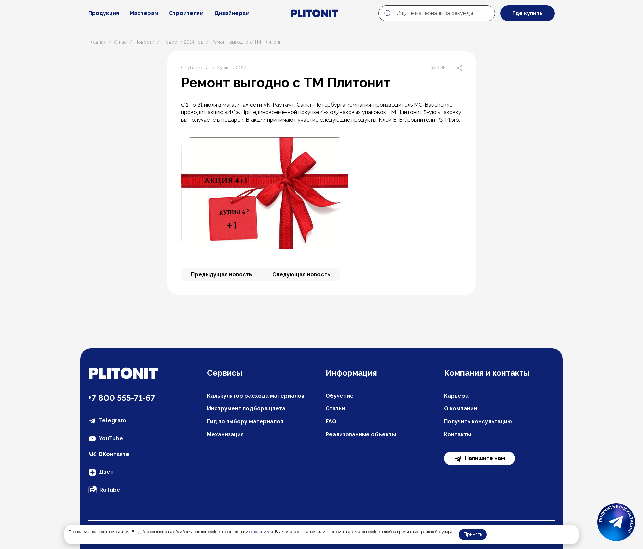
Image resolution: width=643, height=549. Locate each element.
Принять (472, 534)
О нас (120, 42)
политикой (263, 531)
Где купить (527, 13)
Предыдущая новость (221, 274)
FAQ (331, 421)
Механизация (225, 434)
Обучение (340, 396)
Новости (144, 42)
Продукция (103, 13)
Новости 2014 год (182, 42)
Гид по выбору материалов (245, 421)
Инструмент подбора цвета (246, 408)
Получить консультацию (478, 421)
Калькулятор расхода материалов (255, 396)
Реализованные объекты (361, 434)
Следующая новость (301, 274)
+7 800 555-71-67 (121, 398)
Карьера (456, 396)
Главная (97, 42)
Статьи (335, 408)
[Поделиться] (459, 68)
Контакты (457, 434)
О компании (460, 408)
